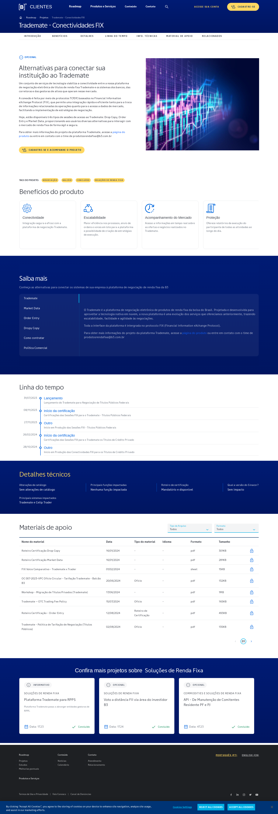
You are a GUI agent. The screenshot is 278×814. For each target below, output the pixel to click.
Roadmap (77, 7)
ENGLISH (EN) (250, 755)
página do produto (194, 333)
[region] (139, 807)
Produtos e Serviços (105, 7)
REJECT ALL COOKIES (211, 807)
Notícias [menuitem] (62, 760)
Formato (221, 525)
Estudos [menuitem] (23, 764)
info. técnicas (147, 36)
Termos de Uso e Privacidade (33, 794)
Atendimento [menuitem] (94, 760)
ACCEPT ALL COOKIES (241, 807)
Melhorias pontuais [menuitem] (29, 768)
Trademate (30, 298)
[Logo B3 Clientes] (22, 6)
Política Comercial (35, 348)
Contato (153, 7)
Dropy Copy (31, 328)
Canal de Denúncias (81, 794)
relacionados (212, 36)
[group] (57, 706)
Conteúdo (133, 7)
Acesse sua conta (206, 6)
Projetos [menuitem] (23, 760)
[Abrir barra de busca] (167, 7)
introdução (32, 36)
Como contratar (34, 338)
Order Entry (31, 318)
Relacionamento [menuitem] (96, 764)
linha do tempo (116, 36)
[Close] (272, 807)
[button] (130, 7)
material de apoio (179, 36)
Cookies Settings (182, 807)
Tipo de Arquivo (178, 525)
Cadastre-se (246, 6)
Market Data (32, 308)
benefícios (59, 36)
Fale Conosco (59, 794)
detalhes (87, 36)
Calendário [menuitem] (63, 764)
